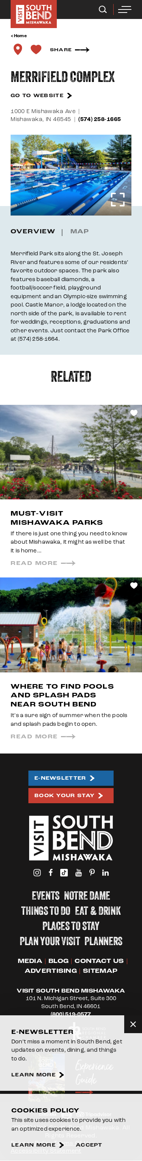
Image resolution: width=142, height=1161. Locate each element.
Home (20, 36)
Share (61, 50)
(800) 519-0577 (71, 1014)
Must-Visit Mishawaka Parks (57, 518)
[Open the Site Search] (103, 9)
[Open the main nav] (124, 9)
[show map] (18, 49)
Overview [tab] (33, 232)
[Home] (34, 14)
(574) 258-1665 (99, 119)
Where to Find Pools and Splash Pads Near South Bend (62, 695)
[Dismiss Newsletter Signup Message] (133, 1024)
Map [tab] (79, 232)
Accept (89, 1145)
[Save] (36, 49)
